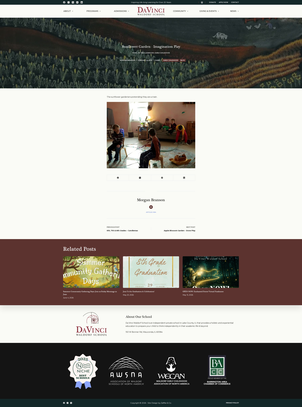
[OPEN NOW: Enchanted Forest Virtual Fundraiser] (211, 272)
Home (134, 53)
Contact (235, 2)
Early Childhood (162, 53)
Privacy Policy (232, 403)
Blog (182, 60)
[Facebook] (64, 2)
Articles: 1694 (151, 212)
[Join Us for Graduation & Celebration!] (151, 272)
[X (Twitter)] (73, 2)
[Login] (202, 2)
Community (179, 11)
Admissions (120, 11)
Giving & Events (208, 11)
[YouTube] (77, 2)
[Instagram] (68, 2)
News (233, 11)
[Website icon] (151, 207)
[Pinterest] (162, 178)
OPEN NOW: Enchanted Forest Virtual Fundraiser (203, 291)
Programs (92, 11)
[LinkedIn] (82, 2)
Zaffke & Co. (166, 403)
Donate (212, 2)
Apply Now (223, 2)
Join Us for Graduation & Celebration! (138, 291)
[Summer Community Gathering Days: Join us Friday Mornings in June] (91, 272)
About (67, 11)
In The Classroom (146, 53)
